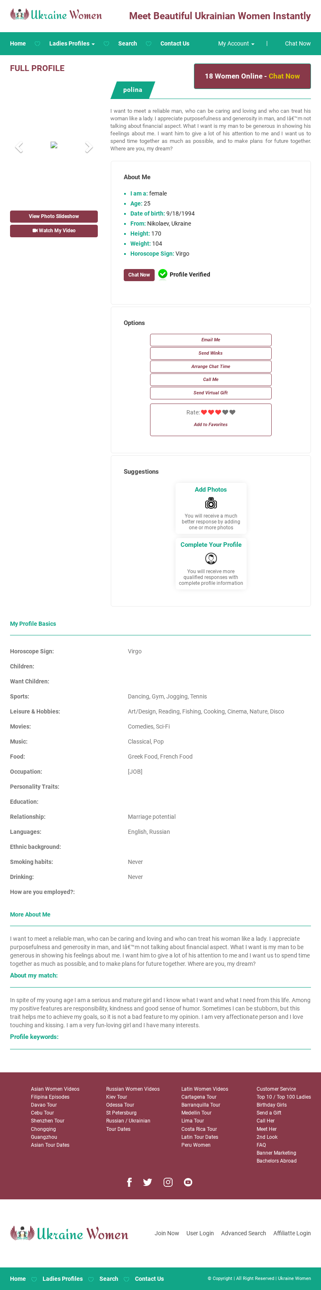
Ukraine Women (294, 1278)
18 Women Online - (252, 76)
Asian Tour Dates (50, 1145)
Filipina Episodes (50, 1097)
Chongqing (43, 1129)
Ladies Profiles (63, 1278)
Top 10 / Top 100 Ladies (284, 1097)
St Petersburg (121, 1113)
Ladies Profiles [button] (70, 43)
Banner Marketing (276, 1153)
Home (18, 43)
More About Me (30, 914)
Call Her (266, 1121)
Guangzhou (44, 1137)
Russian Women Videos (133, 1089)
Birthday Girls (272, 1105)
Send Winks (211, 353)
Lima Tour (192, 1121)
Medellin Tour (196, 1113)
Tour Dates (118, 1129)
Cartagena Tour (199, 1097)
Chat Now (298, 43)
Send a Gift (269, 1113)
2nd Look (267, 1137)
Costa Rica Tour (199, 1129)
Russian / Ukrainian (128, 1121)
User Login (200, 1233)
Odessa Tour (120, 1105)
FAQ (261, 1145)
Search (127, 43)
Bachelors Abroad (277, 1161)
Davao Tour (44, 1105)
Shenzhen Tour (47, 1121)
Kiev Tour (116, 1097)
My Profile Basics (33, 623)
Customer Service (276, 1089)
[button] (16, 144)
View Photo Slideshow (54, 216)
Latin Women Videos (204, 1089)
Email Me (210, 340)
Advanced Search (243, 1233)
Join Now (167, 1233)
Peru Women (196, 1145)
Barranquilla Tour (200, 1105)
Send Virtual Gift (211, 393)
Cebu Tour (42, 1113)
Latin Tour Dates (199, 1137)
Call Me (211, 379)
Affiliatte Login (292, 1233)
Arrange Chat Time (210, 366)
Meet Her (267, 1129)
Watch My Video (57, 231)
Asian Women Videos (55, 1089)
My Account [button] (234, 43)
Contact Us (174, 43)
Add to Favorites (211, 424)
